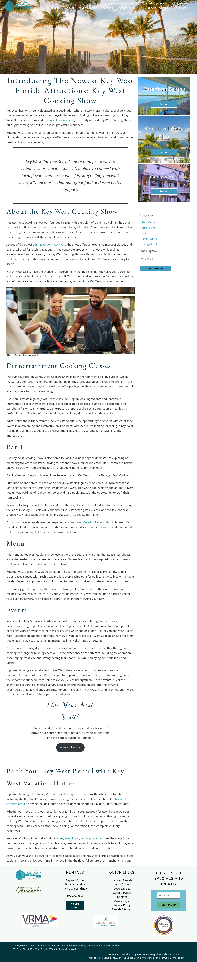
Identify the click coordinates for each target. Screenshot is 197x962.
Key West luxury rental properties (81, 838)
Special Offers (158, 8)
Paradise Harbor (75, 884)
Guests (108, 8)
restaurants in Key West (59, 120)
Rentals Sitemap (122, 909)
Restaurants (149, 239)
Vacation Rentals (122, 880)
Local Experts (122, 889)
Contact (180, 8)
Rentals (52, 8)
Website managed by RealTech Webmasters (161, 954)
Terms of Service (168, 957)
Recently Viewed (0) (159, 3)
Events (145, 233)
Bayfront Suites (75, 880)
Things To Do (150, 244)
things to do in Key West (50, 244)
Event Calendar (130, 8)
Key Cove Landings (75, 889)
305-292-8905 (112, 3)
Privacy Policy (122, 905)
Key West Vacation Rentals (87, 522)
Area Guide (89, 8)
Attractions (148, 228)
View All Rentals (70, 747)
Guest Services (122, 893)
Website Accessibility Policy (122, 954)
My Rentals (182, 3)
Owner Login (75, 906)
